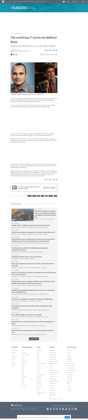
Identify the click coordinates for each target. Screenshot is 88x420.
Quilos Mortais (52, 394)
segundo (34, 195)
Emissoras (69, 356)
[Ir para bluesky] (47, 409)
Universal (69, 387)
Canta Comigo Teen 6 (54, 372)
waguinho (51, 195)
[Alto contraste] (12, 54)
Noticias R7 (12, 33)
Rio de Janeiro (39, 385)
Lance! (13, 361)
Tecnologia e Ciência (41, 392)
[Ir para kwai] (57, 409)
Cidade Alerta (52, 376)
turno (38, 195)
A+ (14, 54)
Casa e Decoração (25, 354)
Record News (43, 1)
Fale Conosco (18, 409)
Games (23, 368)
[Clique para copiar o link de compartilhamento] (56, 50)
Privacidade (24, 409)
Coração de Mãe (53, 379)
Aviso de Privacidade (59, 417)
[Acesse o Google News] (54, 50)
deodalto (29, 195)
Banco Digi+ (69, 350)
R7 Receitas (24, 376)
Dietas (23, 359)
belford (42, 195)
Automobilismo (14, 350)
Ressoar (68, 383)
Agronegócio (39, 350)
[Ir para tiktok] (66, 409)
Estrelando (24, 361)
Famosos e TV (24, 363)
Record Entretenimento (71, 370)
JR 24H (33, 1)
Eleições (19, 1)
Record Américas (70, 368)
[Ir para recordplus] (63, 409)
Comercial (69, 354)
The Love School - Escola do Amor (56, 398)
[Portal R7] (3, 1)
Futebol (13, 359)
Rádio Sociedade (70, 365)
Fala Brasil (52, 385)
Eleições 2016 (18, 33)
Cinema (23, 356)
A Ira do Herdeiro (53, 352)
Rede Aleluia (69, 379)
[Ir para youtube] (75, 409)
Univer (68, 385)
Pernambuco (39, 383)
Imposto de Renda (40, 374)
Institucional (71, 347)
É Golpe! (38, 370)
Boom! (51, 368)
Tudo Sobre (39, 394)
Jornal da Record (53, 390)
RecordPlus (69, 361)
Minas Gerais (39, 379)
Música (23, 372)
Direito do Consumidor (41, 363)
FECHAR (67, 417)
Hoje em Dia (52, 387)
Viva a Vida (24, 385)
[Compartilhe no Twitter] (45, 50)
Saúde (38, 390)
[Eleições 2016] (44, 7)
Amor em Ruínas (53, 354)
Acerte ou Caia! (52, 350)
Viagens (23, 381)
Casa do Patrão (53, 374)
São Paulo (39, 387)
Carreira (68, 352)
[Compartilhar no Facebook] (47, 50)
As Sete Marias (52, 356)
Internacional (39, 376)
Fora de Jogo (14, 356)
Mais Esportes (14, 363)
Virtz (22, 383)
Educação (38, 368)
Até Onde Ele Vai (53, 359)
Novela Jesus (52, 392)
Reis (50, 396)
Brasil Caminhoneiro (53, 370)
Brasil (38, 352)
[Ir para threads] (60, 409)
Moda (23, 370)
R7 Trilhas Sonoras (70, 363)
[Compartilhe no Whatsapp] (52, 50)
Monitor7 (38, 381)
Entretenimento (27, 347)
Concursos (39, 361)
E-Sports (13, 354)
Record (37, 1)
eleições (55, 195)
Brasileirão (14, 352)
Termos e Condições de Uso (32, 409)
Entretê (24, 1)
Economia (39, 365)
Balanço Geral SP (53, 363)
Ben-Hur (51, 365)
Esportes (29, 1)
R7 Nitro (23, 374)
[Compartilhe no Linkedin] (50, 50)
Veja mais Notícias (34, 338)
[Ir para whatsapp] (72, 409)
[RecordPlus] (66, 1)
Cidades (38, 359)
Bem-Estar (24, 352)
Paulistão (13, 365)
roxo (46, 195)
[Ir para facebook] (72, 1)
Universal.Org (69, 390)
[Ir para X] (74, 1)
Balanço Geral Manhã (54, 361)
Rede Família (69, 381)
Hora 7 (38, 372)
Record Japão (69, 374)
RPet (22, 379)
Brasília (15, 1)
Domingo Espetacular (54, 381)
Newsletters (69, 359)
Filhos (23, 365)
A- (16, 54)
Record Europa (70, 372)
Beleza (23, 350)
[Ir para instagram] (76, 1)
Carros (38, 356)
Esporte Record (53, 383)
